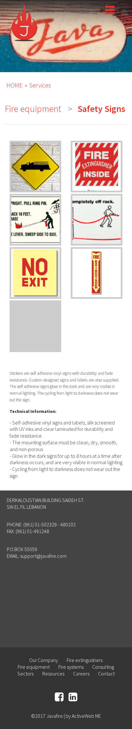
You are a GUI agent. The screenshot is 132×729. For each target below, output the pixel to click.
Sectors (25, 673)
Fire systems (71, 667)
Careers (81, 673)
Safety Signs (101, 108)
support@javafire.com (43, 556)
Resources (53, 673)
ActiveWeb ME (86, 716)
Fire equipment (33, 108)
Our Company (43, 660)
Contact (106, 673)
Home (14, 85)
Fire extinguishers (85, 660)
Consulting (103, 667)
